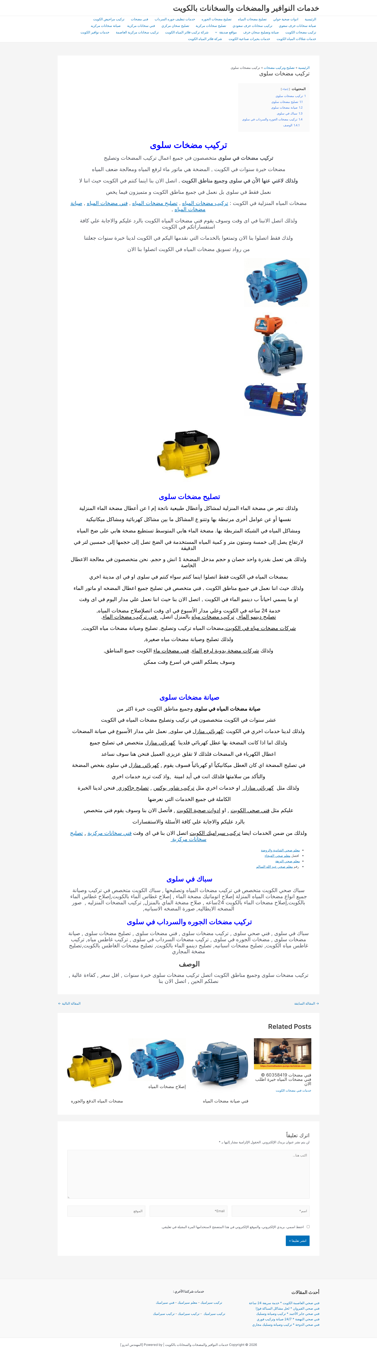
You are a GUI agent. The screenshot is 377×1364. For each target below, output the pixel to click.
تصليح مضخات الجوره (216, 19)
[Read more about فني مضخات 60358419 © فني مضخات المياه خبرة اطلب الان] (282, 1053)
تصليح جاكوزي (132, 788)
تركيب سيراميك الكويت (215, 833)
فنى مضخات (139, 19)
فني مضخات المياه (107, 203)
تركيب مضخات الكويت (300, 32)
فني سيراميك (164, 1302)
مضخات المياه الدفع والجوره (97, 1101)
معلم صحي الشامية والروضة (280, 850)
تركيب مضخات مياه (213, 617)
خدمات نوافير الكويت (95, 32)
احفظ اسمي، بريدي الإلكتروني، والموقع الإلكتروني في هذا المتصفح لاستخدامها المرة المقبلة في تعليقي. (232, 1227)
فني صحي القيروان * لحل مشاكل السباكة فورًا (287, 1308)
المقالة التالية (69, 1003)
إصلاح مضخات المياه (167, 1086)
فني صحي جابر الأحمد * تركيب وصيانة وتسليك (287, 1314)
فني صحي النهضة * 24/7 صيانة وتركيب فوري (288, 1319)
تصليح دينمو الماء (256, 617)
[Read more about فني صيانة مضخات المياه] (220, 1066)
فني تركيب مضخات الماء (130, 617)
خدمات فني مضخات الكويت (293, 1090)
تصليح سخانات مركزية (211, 26)
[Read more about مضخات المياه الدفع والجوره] (94, 1066)
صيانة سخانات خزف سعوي (297, 26)
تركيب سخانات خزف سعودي (252, 26)
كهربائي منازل (208, 731)
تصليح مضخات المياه (252, 19)
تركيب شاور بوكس (173, 788)
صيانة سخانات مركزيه (106, 26)
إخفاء (285, 89)
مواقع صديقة (228, 32)
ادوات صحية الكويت (198, 810)
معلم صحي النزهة (287, 861)
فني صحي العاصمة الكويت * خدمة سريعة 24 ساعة (284, 1303)
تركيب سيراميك (211, 1302)
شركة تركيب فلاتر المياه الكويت (187, 32)
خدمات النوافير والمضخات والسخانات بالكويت (246, 7)
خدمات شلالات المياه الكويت (296, 39)
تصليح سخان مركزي (175, 26)
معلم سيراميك (187, 1302)
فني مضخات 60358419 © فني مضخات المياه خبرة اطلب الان (283, 1079)
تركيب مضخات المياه (205, 203)
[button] (217, 32)
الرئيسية (310, 19)
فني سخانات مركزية (141, 26)
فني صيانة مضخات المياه (225, 1101)
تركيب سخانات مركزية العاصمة (137, 32)
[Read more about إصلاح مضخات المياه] (157, 1059)
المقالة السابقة (306, 1003)
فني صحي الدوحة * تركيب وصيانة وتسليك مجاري (285, 1324)
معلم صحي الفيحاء (277, 856)
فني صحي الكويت (250, 810)
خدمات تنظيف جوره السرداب (175, 19)
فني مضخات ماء (171, 650)
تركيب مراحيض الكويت (108, 19)
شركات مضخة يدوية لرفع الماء (225, 650)
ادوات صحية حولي (285, 19)
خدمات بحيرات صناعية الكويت (249, 39)
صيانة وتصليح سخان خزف (261, 32)
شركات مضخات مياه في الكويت (260, 628)
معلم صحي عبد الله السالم (274, 867)
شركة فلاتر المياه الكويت (205, 39)
